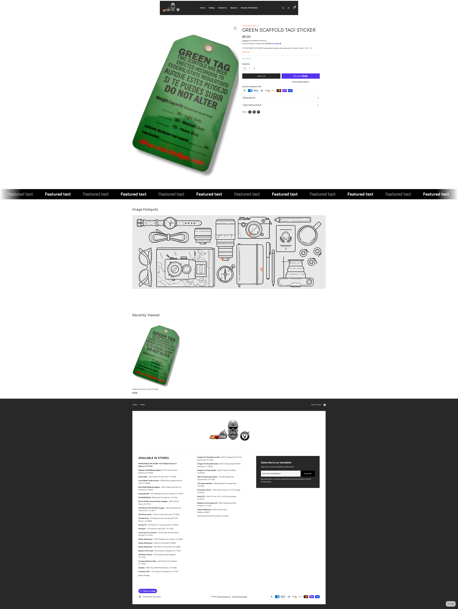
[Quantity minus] (244, 68)
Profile (142, 405)
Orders (135, 405)
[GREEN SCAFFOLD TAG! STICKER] (156, 354)
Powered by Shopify (239, 597)
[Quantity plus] (254, 68)
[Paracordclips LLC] (229, 431)
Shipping (245, 41)
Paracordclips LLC (224, 597)
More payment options (300, 82)
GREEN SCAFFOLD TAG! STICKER (145, 389)
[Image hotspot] (250, 234)
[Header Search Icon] (283, 8)
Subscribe (308, 474)
